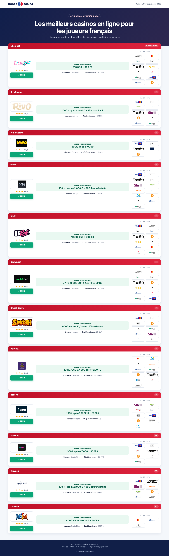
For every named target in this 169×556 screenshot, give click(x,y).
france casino (20, 4)
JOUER (22, 75)
